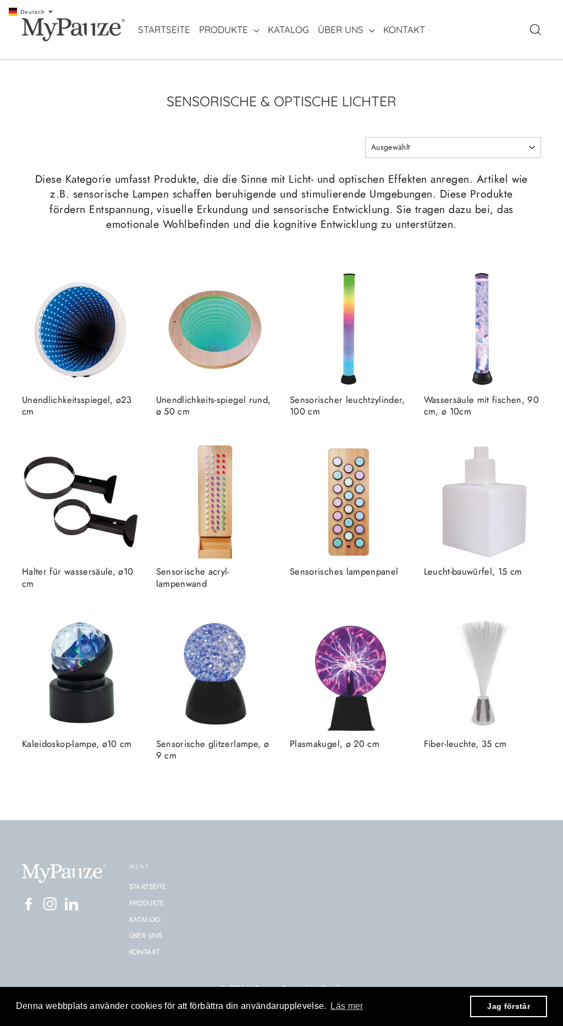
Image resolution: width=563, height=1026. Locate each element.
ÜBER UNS (342, 29)
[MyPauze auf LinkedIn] (71, 903)
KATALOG (288, 29)
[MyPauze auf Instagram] (50, 903)
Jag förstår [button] (508, 1006)
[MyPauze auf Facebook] (28, 903)
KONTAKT (404, 29)
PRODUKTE (225, 29)
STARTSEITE (164, 29)
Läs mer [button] (346, 1006)
